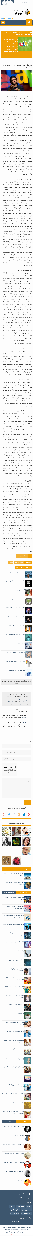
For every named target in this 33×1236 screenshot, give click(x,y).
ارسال (27, 803)
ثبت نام (9, 18)
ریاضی (8, 701)
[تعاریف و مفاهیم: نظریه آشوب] (16, 842)
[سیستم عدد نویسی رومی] (6, 861)
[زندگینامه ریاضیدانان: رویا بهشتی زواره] (26, 841)
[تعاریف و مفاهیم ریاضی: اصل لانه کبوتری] (16, 861)
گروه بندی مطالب (15, 1232)
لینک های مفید (23, 1232)
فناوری (11, 562)
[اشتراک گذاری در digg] (3, 59)
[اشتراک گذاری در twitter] (13, 59)
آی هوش (24, 701)
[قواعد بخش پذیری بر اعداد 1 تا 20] (6, 832)
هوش (12, 701)
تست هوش (23, 703)
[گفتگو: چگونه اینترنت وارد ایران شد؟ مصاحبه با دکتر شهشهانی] (26, 851)
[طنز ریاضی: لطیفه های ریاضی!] (26, 832)
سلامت (9, 1227)
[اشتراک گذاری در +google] (9, 59)
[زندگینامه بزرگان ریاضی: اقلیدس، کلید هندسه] (6, 841)
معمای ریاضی (16, 703)
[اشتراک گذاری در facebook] (16, 59)
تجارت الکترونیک (19, 562)
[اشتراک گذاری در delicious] (6, 59)
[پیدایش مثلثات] (16, 832)
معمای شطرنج (7, 703)
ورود (2, 18)
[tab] (9, 892)
